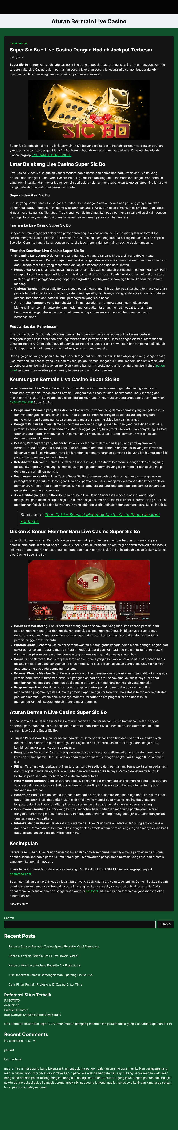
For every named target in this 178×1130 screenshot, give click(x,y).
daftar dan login (35, 1024)
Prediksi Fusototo (16, 1010)
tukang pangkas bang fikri (58, 1078)
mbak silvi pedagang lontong (85, 1082)
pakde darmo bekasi (18, 1082)
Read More (19, 903)
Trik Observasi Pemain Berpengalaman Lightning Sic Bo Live (51, 975)
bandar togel (13, 1059)
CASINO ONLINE (18, 43)
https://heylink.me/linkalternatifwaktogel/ (32, 1014)
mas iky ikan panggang (144, 1068)
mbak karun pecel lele (71, 1073)
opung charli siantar (90, 1078)
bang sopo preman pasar (21, 1078)
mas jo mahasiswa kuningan (126, 1082)
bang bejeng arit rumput (57, 1068)
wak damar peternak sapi (105, 1073)
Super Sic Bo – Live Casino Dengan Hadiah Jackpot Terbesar (81, 50)
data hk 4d (11, 1005)
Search (9, 918)
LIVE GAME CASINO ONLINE (51, 155)
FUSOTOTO (12, 1000)
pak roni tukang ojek (157, 1078)
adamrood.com (20, 874)
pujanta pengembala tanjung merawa (101, 1068)
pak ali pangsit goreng (49, 1082)
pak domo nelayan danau (29, 1087)
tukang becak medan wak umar (145, 1073)
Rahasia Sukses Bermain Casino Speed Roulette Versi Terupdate (54, 946)
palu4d (9, 1050)
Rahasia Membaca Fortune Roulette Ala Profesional (45, 965)
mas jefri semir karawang (21, 1068)
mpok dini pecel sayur (39, 1073)
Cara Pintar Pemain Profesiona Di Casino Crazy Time (45, 984)
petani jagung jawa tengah (123, 1078)
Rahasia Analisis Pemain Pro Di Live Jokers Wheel (43, 956)
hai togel (92, 891)
